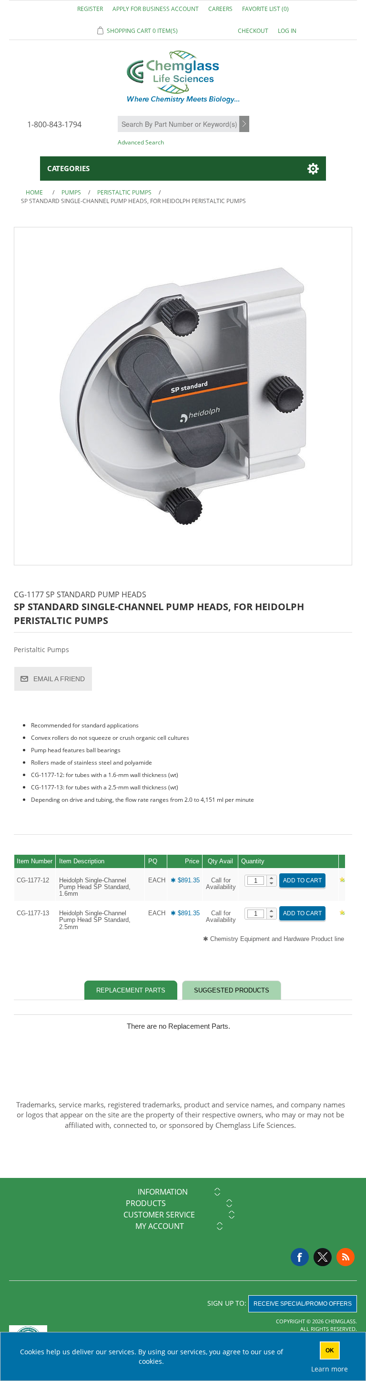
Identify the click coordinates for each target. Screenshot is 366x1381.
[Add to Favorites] (342, 880)
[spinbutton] (255, 880)
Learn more (329, 1368)
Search (245, 124)
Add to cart (302, 880)
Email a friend (59, 679)
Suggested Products (231, 990)
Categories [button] (68, 168)
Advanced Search (141, 142)
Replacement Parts (130, 990)
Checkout (253, 31)
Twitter (323, 1257)
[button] (271, 878)
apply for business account (155, 9)
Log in (287, 31)
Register (90, 9)
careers (220, 9)
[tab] (130, 990)
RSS (345, 1257)
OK (329, 1350)
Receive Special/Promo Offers (303, 1303)
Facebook (300, 1257)
